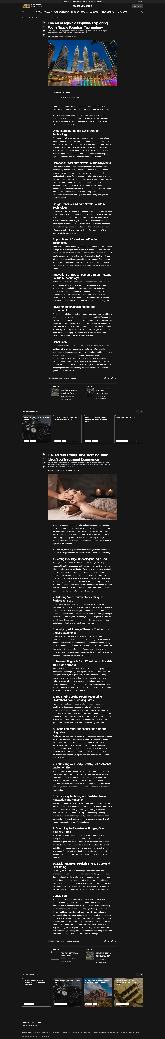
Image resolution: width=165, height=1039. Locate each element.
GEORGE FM (58, 1032)
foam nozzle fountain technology (68, 118)
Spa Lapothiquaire (72, 566)
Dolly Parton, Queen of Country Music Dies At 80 (81, 1)
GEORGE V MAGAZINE (82, 6)
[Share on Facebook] (44, 22)
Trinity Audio (70, 97)
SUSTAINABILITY (67, 1032)
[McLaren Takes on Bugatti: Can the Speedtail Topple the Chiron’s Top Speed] (65, 956)
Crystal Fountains (100, 118)
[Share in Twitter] (44, 27)
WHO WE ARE (37, 1032)
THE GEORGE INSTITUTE (100, 1032)
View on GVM (38, 6)
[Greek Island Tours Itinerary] (128, 429)
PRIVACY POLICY (88, 1032)
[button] (139, 1)
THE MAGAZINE (45, 1032)
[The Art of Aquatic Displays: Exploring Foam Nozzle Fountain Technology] (36, 992)
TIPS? (52, 1032)
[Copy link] (44, 35)
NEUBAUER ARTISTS (27, 1032)
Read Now (99, 1)
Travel (63, 441)
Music (65, 1)
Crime (62, 396)
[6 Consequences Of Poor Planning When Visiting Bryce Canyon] (67, 429)
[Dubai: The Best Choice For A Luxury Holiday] (36, 429)
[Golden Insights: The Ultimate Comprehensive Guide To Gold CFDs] (98, 429)
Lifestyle (98, 393)
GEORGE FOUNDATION (113, 1032)
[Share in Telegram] (44, 31)
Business (88, 441)
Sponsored (55, 36)
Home (23, 17)
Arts (49, 36)
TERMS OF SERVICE (77, 1032)
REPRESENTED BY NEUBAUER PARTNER (130, 1032)
